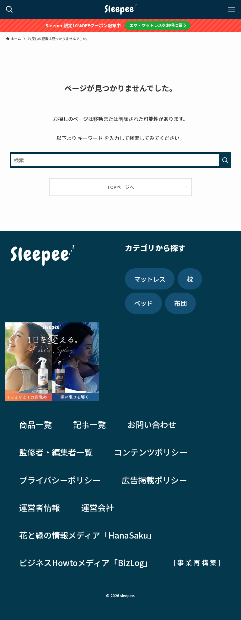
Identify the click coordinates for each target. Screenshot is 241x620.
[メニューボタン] (231, 9)
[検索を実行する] (225, 160)
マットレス (149, 279)
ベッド (143, 303)
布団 (180, 303)
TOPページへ (120, 187)
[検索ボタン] (9, 9)
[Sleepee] (120, 9)
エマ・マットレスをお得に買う (157, 25)
